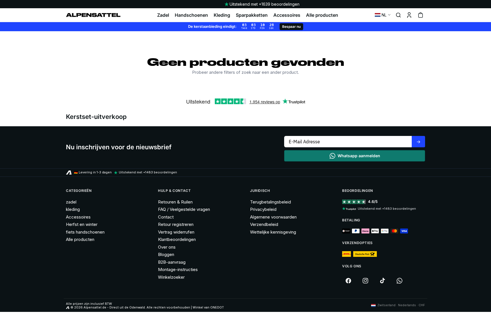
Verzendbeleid (264, 224)
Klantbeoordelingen (177, 239)
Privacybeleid (263, 209)
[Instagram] (365, 280)
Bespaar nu (291, 26)
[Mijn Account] (409, 15)
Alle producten (322, 15)
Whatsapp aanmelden (359, 155)
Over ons (167, 247)
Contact (166, 217)
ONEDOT (217, 307)
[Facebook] (348, 280)
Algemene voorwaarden (273, 217)
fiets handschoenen (85, 232)
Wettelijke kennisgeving (273, 232)
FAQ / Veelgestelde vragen (184, 209)
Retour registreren (176, 224)
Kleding (222, 15)
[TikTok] (382, 280)
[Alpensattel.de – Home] (93, 15)
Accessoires (286, 15)
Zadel (163, 15)
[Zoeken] (398, 15)
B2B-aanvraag (172, 262)
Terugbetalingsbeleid (270, 202)
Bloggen (166, 254)
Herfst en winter (81, 224)
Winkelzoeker (171, 277)
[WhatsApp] (399, 280)
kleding (73, 209)
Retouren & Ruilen (175, 202)
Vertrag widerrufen (176, 232)
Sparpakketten (252, 15)
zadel (71, 202)
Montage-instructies (178, 269)
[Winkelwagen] (420, 15)
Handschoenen (191, 15)
